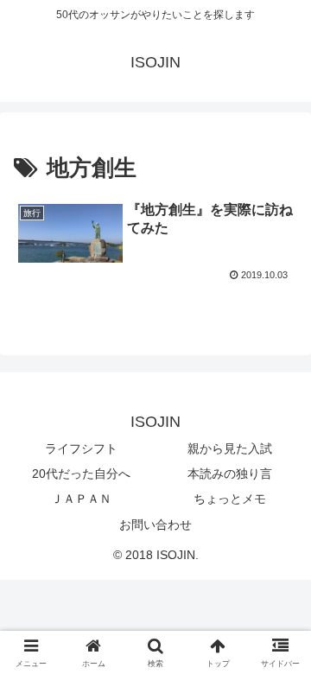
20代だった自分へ (81, 473)
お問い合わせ (155, 524)
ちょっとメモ (230, 499)
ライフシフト (81, 448)
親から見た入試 (229, 448)
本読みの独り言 (229, 473)
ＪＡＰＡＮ (81, 499)
